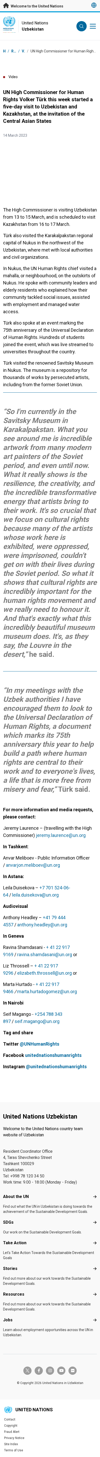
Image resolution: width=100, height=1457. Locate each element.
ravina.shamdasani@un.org (44, 954)
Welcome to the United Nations (36, 6)
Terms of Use (13, 1450)
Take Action (14, 1242)
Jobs (8, 1319)
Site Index (11, 1444)
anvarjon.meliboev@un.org (33, 865)
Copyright (10, 1425)
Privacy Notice (14, 1438)
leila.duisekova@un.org (35, 895)
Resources (13, 1294)
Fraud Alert (11, 1432)
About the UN (16, 1196)
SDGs (8, 1222)
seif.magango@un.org (37, 1021)
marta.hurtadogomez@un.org (47, 991)
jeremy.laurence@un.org (61, 835)
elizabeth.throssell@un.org (44, 973)
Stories (10, 1268)
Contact (9, 1419)
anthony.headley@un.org (42, 924)
